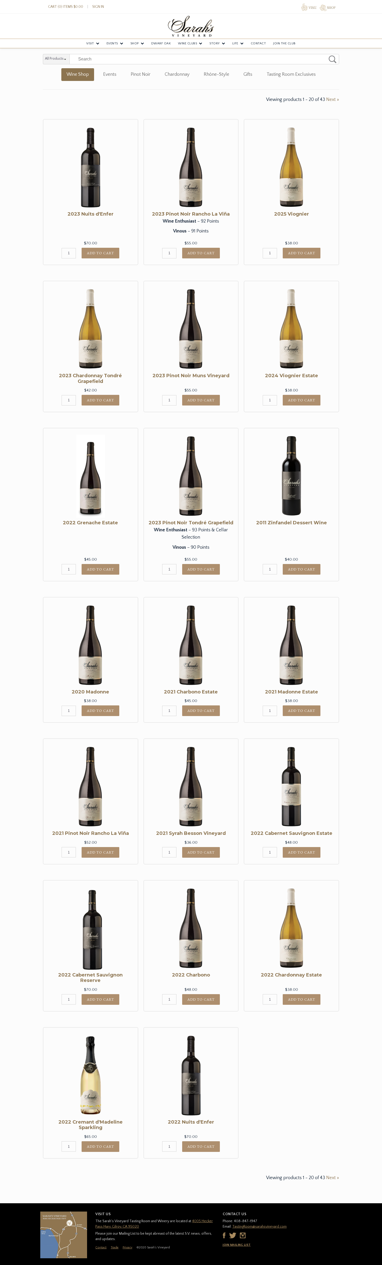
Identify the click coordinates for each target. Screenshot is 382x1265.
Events (112, 43)
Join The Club (284, 43)
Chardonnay (177, 74)
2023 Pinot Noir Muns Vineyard (191, 376)
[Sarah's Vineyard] (191, 26)
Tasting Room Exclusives (291, 74)
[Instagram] (243, 1235)
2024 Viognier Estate (291, 376)
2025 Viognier (291, 214)
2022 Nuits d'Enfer (191, 1122)
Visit (90, 43)
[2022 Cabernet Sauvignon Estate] (291, 786)
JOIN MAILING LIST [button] (237, 1245)
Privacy (127, 1247)
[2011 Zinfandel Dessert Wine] (291, 476)
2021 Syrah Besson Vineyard (191, 833)
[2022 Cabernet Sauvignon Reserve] (91, 928)
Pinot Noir (140, 74)
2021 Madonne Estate (291, 692)
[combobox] (56, 59)
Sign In (98, 7)
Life (235, 43)
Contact (258, 43)
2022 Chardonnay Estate (291, 975)
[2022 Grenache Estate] (91, 476)
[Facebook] (224, 1235)
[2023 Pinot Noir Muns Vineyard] (191, 328)
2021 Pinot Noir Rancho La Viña (90, 833)
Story (214, 43)
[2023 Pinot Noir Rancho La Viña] (191, 167)
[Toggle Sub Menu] (97, 43)
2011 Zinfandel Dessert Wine (291, 523)
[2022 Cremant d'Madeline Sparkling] (91, 1075)
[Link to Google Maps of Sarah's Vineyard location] (63, 1235)
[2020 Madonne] (91, 645)
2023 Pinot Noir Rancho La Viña (191, 214)
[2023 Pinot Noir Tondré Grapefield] (191, 476)
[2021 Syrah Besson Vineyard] (191, 786)
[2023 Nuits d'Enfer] (91, 167)
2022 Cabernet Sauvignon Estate (291, 833)
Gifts (247, 74)
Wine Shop (78, 74)
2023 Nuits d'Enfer (91, 214)
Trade (114, 1247)
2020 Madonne (90, 692)
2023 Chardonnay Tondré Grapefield (90, 378)
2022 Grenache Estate (90, 523)
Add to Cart (100, 253)
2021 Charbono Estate (191, 692)
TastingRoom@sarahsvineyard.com (259, 1227)
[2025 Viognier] (291, 167)
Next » (332, 99)
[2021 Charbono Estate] (191, 645)
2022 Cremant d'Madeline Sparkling (90, 1125)
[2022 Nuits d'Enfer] (191, 1075)
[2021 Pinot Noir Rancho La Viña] (91, 786)
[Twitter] (232, 1235)
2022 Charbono (191, 975)
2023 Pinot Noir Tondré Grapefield (191, 523)
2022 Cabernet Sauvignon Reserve (90, 978)
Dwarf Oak (161, 43)
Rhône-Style (216, 74)
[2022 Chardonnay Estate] (291, 928)
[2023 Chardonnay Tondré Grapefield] (91, 328)
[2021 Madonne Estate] (291, 645)
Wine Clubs (187, 43)
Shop (134, 43)
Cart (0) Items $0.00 (65, 7)
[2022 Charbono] (191, 928)
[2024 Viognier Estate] (291, 328)
